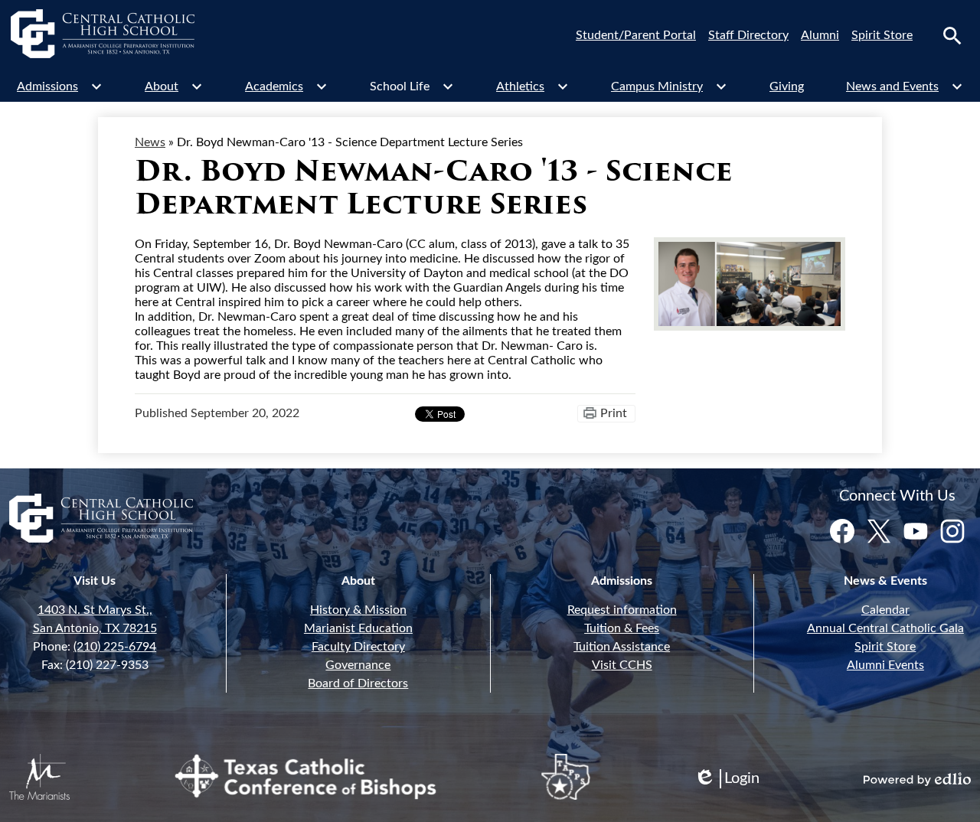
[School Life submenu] (412, 86)
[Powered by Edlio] (917, 779)
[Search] (952, 36)
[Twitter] (879, 531)
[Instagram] (952, 531)
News (150, 142)
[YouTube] (915, 531)
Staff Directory (748, 35)
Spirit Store (882, 35)
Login (727, 779)
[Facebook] (842, 531)
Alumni (820, 35)
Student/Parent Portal (636, 35)
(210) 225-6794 (115, 647)
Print (613, 413)
